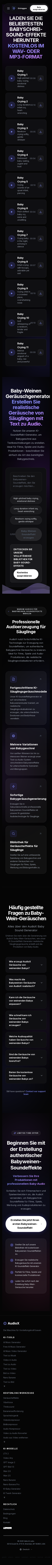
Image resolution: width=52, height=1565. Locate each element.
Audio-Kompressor (11, 1429)
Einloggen (22, 8)
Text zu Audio (9, 1364)
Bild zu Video (9, 1373)
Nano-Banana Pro (11, 1484)
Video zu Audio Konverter (15, 1433)
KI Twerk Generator (12, 1493)
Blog (5, 1518)
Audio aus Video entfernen (15, 1437)
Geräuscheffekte (11, 1398)
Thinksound (8, 1407)
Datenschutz (9, 1509)
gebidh (4, 1557)
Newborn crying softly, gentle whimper (26, 520)
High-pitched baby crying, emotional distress (26, 499)
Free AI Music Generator (14, 1347)
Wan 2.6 (7, 1471)
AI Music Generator (12, 1342)
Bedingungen (9, 1513)
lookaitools (24, 1557)
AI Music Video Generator (15, 1351)
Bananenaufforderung (13, 1411)
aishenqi (33, 1557)
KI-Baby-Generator (12, 1489)
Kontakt (6, 1522)
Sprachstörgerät (10, 1415)
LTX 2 (6, 1453)
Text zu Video (9, 1369)
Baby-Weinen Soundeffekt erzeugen (28, 534)
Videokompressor (11, 1420)
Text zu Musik (9, 1355)
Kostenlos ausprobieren (24, 574)
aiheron (10, 1557)
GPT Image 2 (9, 1462)
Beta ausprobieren (39, 8)
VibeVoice (8, 1402)
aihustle (47, 1557)
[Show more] (4, 1386)
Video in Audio (10, 1360)
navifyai (40, 1557)
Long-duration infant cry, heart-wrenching (26, 509)
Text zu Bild (8, 1382)
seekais (17, 1557)
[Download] (41, 78)
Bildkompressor (10, 1424)
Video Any (8, 1458)
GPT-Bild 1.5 (8, 1467)
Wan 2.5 (7, 1475)
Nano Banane (9, 1377)
